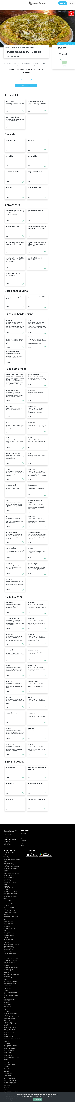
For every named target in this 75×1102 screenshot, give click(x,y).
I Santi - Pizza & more (9, 1063)
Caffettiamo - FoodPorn (10, 1084)
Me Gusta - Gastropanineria (10, 1080)
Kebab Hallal (7, 1020)
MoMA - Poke (7, 1001)
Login (71, 3)
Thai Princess (7, 879)
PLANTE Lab (7, 1071)
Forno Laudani (7, 971)
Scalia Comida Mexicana (10, 1082)
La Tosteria (6, 854)
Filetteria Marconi (8, 1036)
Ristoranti (7, 47)
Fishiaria (6, 1059)
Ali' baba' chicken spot (9, 999)
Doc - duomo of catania (10, 978)
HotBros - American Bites (10, 981)
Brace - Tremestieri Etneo (10, 987)
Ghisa (5, 909)
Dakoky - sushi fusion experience (12, 944)
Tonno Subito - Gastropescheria (12, 859)
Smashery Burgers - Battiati (11, 967)
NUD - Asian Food (8, 863)
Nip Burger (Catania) (9, 1050)
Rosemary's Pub (8, 1073)
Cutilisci (6, 870)
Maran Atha (6, 965)
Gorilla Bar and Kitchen (9, 928)
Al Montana (6, 856)
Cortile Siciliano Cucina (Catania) (12, 873)
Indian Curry (6, 942)
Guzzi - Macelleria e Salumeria (11, 866)
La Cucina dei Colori (8, 875)
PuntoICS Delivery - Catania (11, 995)
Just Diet (6, 1089)
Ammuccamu (7, 1043)
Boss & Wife (7, 926)
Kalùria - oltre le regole (9, 1048)
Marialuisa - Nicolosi (9, 935)
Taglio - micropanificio (9, 852)
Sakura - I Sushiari (8, 1054)
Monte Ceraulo (7, 1004)
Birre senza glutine (35, 64)
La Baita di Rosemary (9, 925)
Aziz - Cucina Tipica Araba (10, 893)
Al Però (5, 979)
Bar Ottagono (7, 1077)
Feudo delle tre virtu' (9, 902)
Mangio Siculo (7, 1052)
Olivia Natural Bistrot (9, 872)
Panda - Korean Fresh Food (10, 1027)
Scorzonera (6, 1068)
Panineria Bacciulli (8, 949)
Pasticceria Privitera (9, 907)
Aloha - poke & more (9, 881)
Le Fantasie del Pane (9, 1032)
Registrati (62, 3)
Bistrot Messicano (8, 895)
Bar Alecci (6, 1087)
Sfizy (5, 919)
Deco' (5, 997)
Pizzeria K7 (6, 886)
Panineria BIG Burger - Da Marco (12, 1038)
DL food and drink (8, 946)
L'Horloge (6, 937)
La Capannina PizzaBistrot (10, 960)
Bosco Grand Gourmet (9, 911)
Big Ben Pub (7, 1061)
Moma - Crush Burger (9, 877)
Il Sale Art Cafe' (8, 1075)
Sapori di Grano (7, 932)
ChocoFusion (7, 1002)
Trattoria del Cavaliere (9, 1018)
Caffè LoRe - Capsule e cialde (11, 974)
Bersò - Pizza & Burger (9, 1064)
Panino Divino (7, 976)
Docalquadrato (7, 964)
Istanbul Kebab (7, 985)
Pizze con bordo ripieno (17, 64)
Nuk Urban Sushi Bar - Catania (11, 1057)
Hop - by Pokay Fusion (9, 1029)
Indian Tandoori (7, 1031)
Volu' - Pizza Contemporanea (11, 958)
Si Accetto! (37, 1100)
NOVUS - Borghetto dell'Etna (11, 868)
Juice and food (7, 988)
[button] (44, 63)
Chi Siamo (23, 833)
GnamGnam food (8, 1022)
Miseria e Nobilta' (8, 1055)
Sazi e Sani (6, 1041)
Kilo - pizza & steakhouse (10, 865)
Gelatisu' (6, 1070)
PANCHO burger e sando (10, 983)
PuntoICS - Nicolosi (9, 934)
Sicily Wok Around (8, 888)
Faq (22, 838)
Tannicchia (6, 972)
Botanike (6, 1040)
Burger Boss (7, 1011)
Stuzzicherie (7, 63)
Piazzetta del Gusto (9, 921)
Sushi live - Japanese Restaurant (12, 1010)
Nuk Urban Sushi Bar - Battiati (11, 1017)
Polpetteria (6, 1034)
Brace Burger (7, 1085)
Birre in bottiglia (26, 63)
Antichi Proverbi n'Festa (10, 953)
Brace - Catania (7, 900)
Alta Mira (6, 861)
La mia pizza (7, 1008)
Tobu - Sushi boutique (9, 1078)
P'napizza (6, 990)
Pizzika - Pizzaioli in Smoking (11, 858)
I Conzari (6, 889)
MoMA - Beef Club (8, 923)
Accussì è (6, 1066)
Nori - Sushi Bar (7, 1006)
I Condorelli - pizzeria (9, 948)
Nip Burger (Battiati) (9, 969)
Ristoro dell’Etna (8, 951)
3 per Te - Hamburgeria (9, 962)
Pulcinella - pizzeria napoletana (11, 891)
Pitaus (5, 930)
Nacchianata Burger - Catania (11, 1091)
